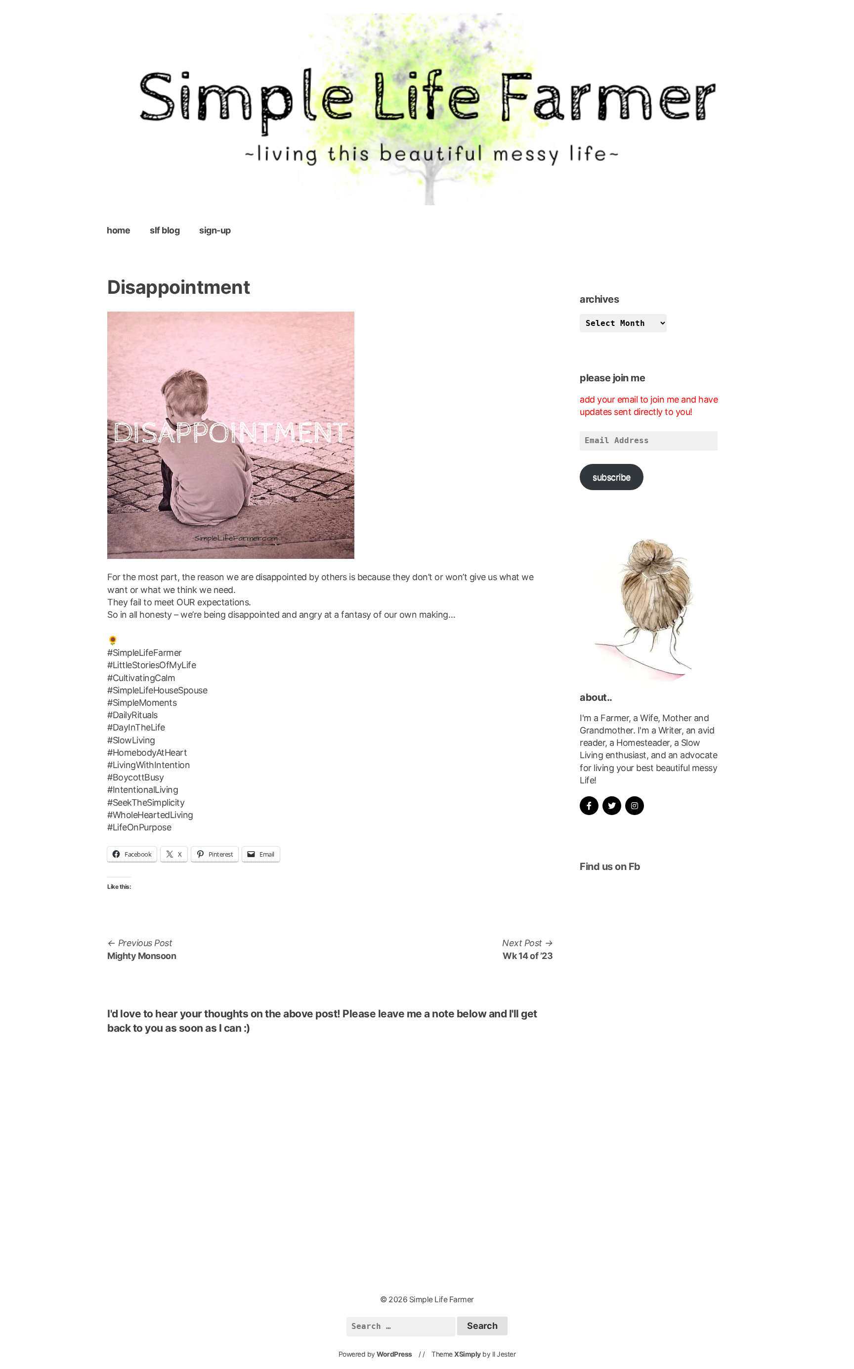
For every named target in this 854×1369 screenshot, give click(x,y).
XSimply (467, 1354)
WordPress (394, 1354)
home (118, 230)
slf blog (164, 230)
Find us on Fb (610, 866)
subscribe (612, 477)
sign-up (215, 230)
